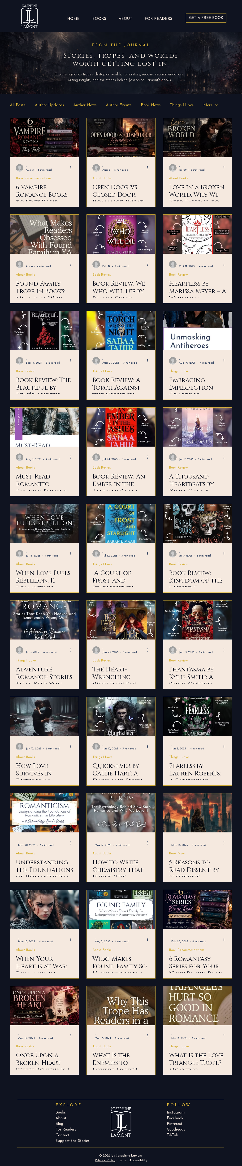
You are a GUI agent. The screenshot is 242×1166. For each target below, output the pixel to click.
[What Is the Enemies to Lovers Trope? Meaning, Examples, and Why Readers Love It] (121, 1005)
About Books (102, 178)
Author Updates (49, 105)
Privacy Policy (105, 1160)
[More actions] (72, 168)
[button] (158, 17)
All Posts (17, 105)
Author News (84, 105)
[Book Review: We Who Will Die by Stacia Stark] (121, 234)
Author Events (118, 105)
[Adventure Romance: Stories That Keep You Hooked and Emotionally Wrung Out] (44, 620)
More (208, 105)
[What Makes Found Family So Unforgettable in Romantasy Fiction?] (121, 909)
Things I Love (182, 105)
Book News (150, 105)
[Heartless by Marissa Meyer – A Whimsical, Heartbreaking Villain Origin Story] (197, 234)
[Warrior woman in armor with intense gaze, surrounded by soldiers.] (44, 909)
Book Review (101, 275)
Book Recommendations (33, 178)
